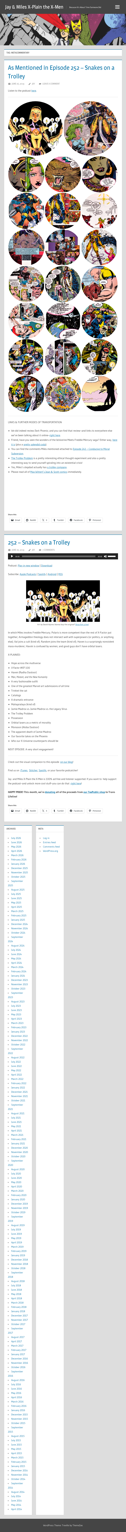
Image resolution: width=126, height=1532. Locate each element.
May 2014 (16, 1504)
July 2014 (16, 1496)
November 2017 (19, 1319)
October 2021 (18, 1100)
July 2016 (16, 1384)
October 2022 (18, 1044)
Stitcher (33, 770)
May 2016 (16, 1392)
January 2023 (18, 1031)
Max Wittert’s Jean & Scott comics (48, 471)
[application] (63, 556)
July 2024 (16, 949)
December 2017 (19, 1315)
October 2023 (18, 988)
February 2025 (18, 915)
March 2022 (17, 1078)
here (33, 90)
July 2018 (16, 1285)
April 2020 (16, 1186)
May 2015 (16, 1448)
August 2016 (18, 1380)
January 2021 (18, 1143)
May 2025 (16, 902)
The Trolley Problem (22, 458)
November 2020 (19, 1152)
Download (46, 565)
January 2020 (18, 1199)
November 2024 (19, 928)
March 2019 (17, 1246)
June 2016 (16, 1388)
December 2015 (19, 1414)
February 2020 (18, 1195)
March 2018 (17, 1302)
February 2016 (18, 1405)
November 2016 (19, 1362)
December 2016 (19, 1358)
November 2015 (19, 1418)
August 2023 (17, 1001)
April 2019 (16, 1242)
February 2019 (18, 1251)
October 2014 (18, 1479)
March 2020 (17, 1190)
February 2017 (18, 1349)
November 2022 (19, 1040)
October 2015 (18, 1423)
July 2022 (16, 1061)
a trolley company (57, 467)
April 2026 (16, 850)
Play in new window (28, 565)
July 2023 (16, 1005)
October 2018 (18, 1268)
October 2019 (18, 1212)
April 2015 (16, 1453)
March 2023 (17, 1023)
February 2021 (18, 1139)
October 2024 (18, 932)
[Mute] (105, 556)
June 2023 (16, 1010)
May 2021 (16, 1126)
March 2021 (17, 1134)
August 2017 (17, 1337)
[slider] (112, 556)
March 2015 (17, 1457)
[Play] (12, 556)
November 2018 (19, 1263)
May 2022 (16, 1070)
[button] (35, 128)
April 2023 (16, 1018)
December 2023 (19, 979)
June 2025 (16, 898)
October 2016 (18, 1367)
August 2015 (18, 1436)
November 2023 (19, 984)
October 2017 (18, 1324)
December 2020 (19, 1147)
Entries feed (49, 842)
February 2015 (18, 1461)
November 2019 (19, 1207)
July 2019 (16, 1229)
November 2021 (19, 1096)
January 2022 (18, 1087)
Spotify (42, 574)
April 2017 (16, 1341)
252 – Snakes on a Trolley (39, 542)
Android (52, 574)
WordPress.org (50, 850)
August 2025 (18, 889)
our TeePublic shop (94, 792)
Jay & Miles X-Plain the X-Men (34, 7)
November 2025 (19, 872)
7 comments (48, 549)
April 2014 (16, 1509)
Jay (33, 83)
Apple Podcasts (28, 574)
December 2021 (19, 1091)
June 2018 (16, 1289)
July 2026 (16, 838)
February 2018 (18, 1306)
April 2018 (16, 1298)
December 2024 (19, 924)
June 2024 (16, 954)
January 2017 (18, 1354)
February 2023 (18, 1027)
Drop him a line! (82, 624)
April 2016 (16, 1397)
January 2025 (18, 919)
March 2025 (17, 911)
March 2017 (17, 1345)
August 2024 (18, 945)
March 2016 (17, 1401)
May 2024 (16, 958)
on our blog (66, 761)
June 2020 (16, 1177)
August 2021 (17, 1113)
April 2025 (16, 906)
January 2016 (18, 1410)
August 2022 (17, 1057)
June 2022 (16, 1066)
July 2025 (16, 893)
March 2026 (17, 855)
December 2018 (19, 1259)
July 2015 (16, 1440)
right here (54, 435)
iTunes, (24, 770)
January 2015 (18, 1466)
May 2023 (16, 1014)
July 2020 (16, 1173)
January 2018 (18, 1311)
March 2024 (17, 967)
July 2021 (16, 1117)
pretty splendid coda (35, 444)
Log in (46, 838)
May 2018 (16, 1294)
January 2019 (18, 1255)
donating (50, 792)
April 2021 (16, 1130)
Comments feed (51, 846)
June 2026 (16, 842)
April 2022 (16, 1074)
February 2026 (18, 859)
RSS (60, 574)
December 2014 (19, 1470)
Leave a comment (51, 83)
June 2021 (16, 1121)
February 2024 (18, 971)
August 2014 (18, 1491)
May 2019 (16, 1238)
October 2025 (18, 876)
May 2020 (16, 1182)
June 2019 (16, 1233)
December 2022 (19, 1035)
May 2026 (16, 846)
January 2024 (18, 975)
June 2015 (16, 1444)
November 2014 (19, 1474)
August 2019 (18, 1225)
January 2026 (18, 863)
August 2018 (18, 1281)
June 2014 (16, 1500)
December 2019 (19, 1203)
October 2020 (18, 1156)
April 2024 (16, 962)
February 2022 (18, 1083)
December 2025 (19, 868)
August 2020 (18, 1169)
